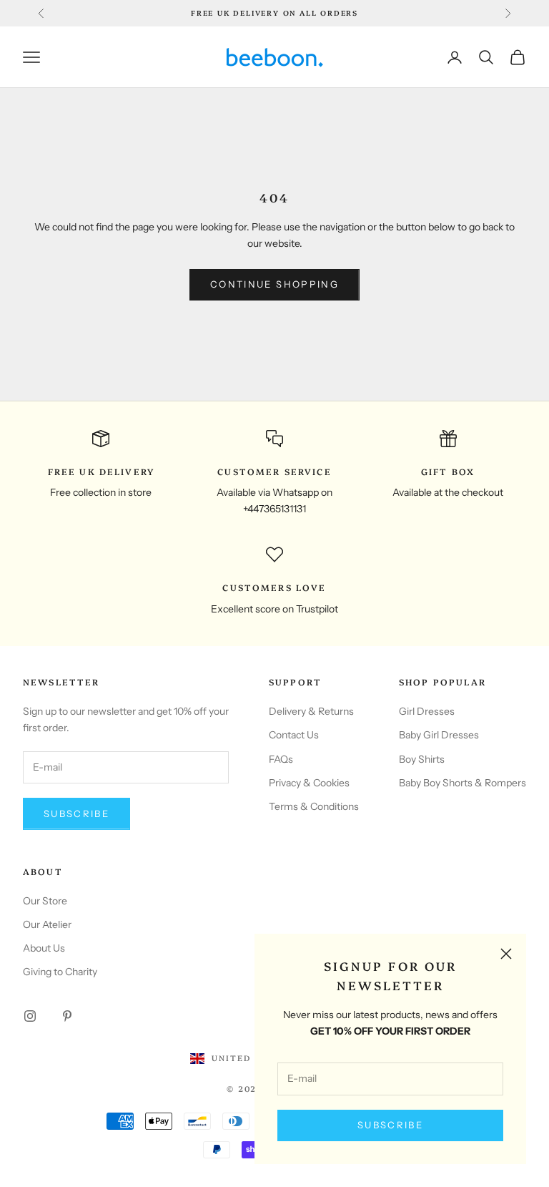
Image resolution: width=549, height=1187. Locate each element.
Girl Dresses (427, 711)
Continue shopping (274, 284)
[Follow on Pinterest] (67, 1016)
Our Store (45, 900)
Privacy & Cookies (309, 782)
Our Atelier (47, 924)
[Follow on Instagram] (30, 1016)
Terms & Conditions (314, 806)
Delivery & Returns (311, 711)
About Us (44, 948)
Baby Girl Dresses (439, 734)
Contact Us (294, 734)
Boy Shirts (422, 759)
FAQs (281, 759)
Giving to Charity (60, 971)
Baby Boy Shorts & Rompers (462, 782)
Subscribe (390, 1124)
